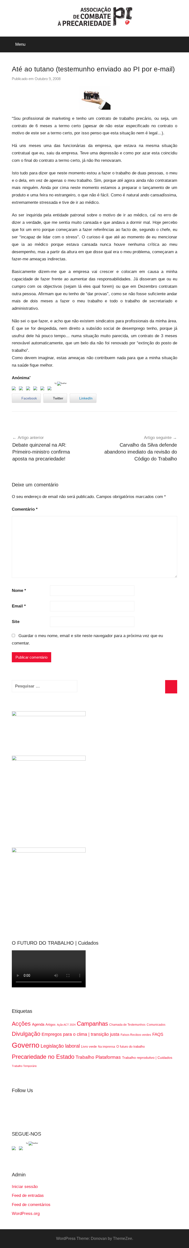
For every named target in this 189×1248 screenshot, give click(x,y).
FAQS (157, 1034)
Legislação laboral (60, 1046)
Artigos (51, 1024)
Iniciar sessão (25, 1186)
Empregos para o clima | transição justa (80, 1034)
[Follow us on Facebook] (15, 1149)
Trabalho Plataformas (98, 1057)
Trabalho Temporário (24, 1065)
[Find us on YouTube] (22, 1149)
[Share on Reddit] (29, 389)
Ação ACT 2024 (66, 1024)
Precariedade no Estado (43, 1056)
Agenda (38, 1024)
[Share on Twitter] (22, 389)
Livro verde (89, 1046)
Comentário (25, 509)
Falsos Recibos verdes (136, 1035)
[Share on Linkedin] (36, 389)
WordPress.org (26, 1213)
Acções (21, 1023)
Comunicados (156, 1024)
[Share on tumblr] (43, 389)
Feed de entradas (28, 1195)
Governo (25, 1045)
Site (15, 621)
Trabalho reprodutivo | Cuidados (147, 1058)
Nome (19, 590)
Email (19, 606)
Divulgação (26, 1034)
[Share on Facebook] (15, 389)
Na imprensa (106, 1046)
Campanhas (92, 1023)
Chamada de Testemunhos (127, 1024)
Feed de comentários (31, 1204)
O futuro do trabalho (130, 1046)
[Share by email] (50, 389)
